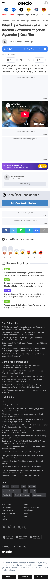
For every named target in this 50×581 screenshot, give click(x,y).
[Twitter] (14, 527)
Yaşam (7, 290)
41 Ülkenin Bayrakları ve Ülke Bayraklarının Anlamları (21, 466)
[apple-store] (8, 537)
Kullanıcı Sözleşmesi (31, 507)
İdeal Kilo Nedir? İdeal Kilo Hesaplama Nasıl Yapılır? (21, 452)
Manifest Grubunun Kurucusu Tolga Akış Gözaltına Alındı (23, 376)
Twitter (5, 486)
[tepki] (4, 252)
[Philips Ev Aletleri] (13, 9)
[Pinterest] (24, 527)
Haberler (5, 21)
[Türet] (44, 9)
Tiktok (33, 491)
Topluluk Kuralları (8, 513)
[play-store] (22, 537)
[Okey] (21, 9)
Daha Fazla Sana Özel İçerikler (23, 203)
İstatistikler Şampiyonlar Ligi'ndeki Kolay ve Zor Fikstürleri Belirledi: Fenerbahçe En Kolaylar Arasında (24, 284)
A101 (25, 491)
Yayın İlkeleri (28, 510)
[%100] (29, 9)
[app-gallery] (35, 537)
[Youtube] (19, 527)
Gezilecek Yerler (39, 495)
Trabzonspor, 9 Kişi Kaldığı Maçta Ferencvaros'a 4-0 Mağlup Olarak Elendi (25, 306)
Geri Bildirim (6, 507)
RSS (25, 516)
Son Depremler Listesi (10, 405)
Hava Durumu (7, 401)
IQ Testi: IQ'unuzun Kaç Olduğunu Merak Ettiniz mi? (21, 476)
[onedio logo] (23, 551)
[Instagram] (4, 527)
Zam (23, 486)
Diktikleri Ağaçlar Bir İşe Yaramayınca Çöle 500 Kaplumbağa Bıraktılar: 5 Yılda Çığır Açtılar (24, 295)
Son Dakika (7, 495)
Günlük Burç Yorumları (11, 491)
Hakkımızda (6, 504)
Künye (26, 513)
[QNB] (36, 9)
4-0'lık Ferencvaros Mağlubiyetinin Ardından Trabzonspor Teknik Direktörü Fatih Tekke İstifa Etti (25, 274)
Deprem (15, 486)
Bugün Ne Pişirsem (22, 495)
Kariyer (26, 504)
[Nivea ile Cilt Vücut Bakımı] (6, 9)
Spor (7, 269)
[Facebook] (9, 527)
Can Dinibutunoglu (21, 42)
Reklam (4, 516)
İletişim (4, 519)
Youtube (32, 486)
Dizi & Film (15, 21)
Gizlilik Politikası (7, 510)
